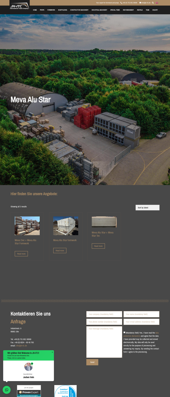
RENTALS (140, 10)
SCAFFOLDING (62, 10)
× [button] (52, 352)
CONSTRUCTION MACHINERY (79, 10)
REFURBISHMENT (128, 10)
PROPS (42, 10)
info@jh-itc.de (145, 3)
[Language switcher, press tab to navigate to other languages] (156, 3)
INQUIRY (155, 10)
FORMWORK (51, 10)
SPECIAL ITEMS (115, 10)
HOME (35, 10)
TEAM (147, 10)
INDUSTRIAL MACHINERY (99, 10)
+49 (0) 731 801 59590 (129, 3)
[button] (28, 371)
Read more (21, 253)
